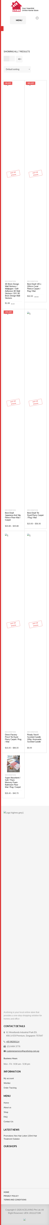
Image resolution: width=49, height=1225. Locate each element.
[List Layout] (12, 58)
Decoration (10, 281)
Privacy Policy (11, 1196)
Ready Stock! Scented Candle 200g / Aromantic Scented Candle (34, 738)
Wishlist (7, 1083)
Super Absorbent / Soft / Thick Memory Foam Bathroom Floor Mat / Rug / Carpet (13, 782)
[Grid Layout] (6, 58)
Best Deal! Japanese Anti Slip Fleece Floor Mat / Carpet (13, 516)
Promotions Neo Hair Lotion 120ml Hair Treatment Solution (20, 1137)
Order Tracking (10, 1088)
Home (6, 1103)
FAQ (6, 1117)
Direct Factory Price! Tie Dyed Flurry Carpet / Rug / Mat (13, 738)
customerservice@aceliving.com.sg (22, 1051)
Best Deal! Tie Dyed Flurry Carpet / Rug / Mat (35, 515)
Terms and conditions (15, 1200)
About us (7, 1107)
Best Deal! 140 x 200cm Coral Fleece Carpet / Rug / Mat (34, 287)
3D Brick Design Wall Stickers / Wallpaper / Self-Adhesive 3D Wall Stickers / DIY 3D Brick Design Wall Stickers (12, 291)
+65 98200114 (12, 1042)
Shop (6, 1112)
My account (9, 1078)
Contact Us (8, 1121)
